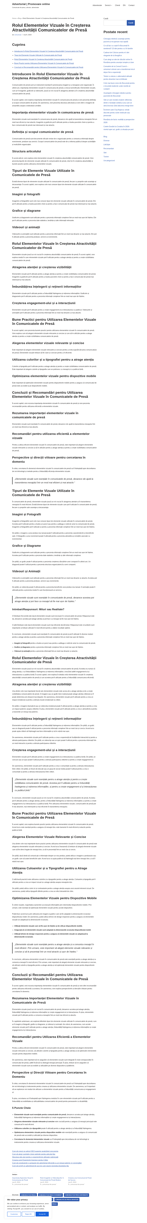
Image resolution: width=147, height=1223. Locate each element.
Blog (19, 18)
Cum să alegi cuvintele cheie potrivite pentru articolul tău (33, 1154)
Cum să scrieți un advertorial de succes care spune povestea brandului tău (40, 1166)
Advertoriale (97, 5)
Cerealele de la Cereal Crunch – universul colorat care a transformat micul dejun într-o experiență (119, 69)
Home (14, 18)
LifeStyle (107, 144)
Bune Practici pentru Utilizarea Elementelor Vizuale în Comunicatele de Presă (44, 63)
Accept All (42, 1214)
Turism (106, 157)
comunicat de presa (28, 1195)
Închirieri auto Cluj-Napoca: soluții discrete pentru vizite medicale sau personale (117, 112)
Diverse (106, 141)
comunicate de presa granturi (66, 1199)
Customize (14, 1214)
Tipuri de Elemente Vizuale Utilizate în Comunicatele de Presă (38, 55)
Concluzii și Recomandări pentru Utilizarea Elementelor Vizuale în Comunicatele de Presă (48, 67)
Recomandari (109, 148)
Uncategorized (109, 160)
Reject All (28, 1214)
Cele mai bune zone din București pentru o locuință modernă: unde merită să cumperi (119, 86)
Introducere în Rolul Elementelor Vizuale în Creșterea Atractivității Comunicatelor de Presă (48, 51)
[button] (111, 5)
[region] (28, 1207)
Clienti (117, 5)
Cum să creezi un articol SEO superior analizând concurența (35, 1151)
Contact (131, 5)
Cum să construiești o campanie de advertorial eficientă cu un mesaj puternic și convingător (47, 1163)
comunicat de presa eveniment (50, 1195)
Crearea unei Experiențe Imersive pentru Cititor (30, 1160)
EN (124, 5)
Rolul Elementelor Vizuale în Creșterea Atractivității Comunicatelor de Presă (43, 59)
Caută (106, 18)
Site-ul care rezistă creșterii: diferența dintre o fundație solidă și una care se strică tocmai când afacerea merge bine (118, 103)
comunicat (17, 35)
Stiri (105, 153)
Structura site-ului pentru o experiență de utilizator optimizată (35, 1157)
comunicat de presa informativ (76, 1195)
